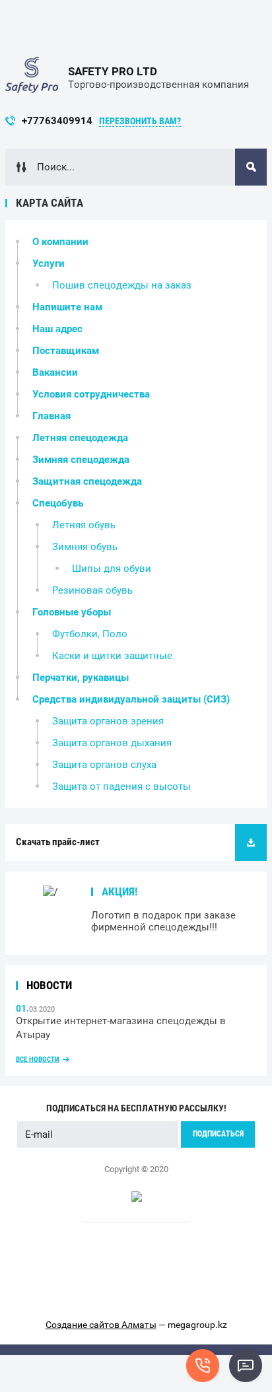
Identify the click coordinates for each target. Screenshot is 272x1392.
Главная (51, 416)
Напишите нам (67, 307)
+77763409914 (57, 121)
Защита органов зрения (108, 721)
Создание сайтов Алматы (101, 1324)
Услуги (48, 263)
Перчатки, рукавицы (80, 677)
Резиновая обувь (92, 590)
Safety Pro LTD (112, 71)
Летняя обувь (84, 525)
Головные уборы (71, 612)
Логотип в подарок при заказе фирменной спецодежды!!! (163, 921)
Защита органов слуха (104, 765)
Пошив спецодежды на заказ (121, 285)
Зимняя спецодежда (80, 460)
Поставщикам (65, 351)
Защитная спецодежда (87, 481)
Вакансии (55, 372)
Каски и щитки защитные (112, 656)
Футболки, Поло (89, 634)
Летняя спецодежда (80, 438)
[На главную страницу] (31, 78)
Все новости (37, 1059)
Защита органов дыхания (112, 743)
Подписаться (218, 1133)
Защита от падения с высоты (121, 786)
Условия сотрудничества (91, 394)
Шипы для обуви (111, 568)
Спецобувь (57, 503)
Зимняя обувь (85, 547)
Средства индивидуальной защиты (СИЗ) (131, 699)
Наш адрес (57, 329)
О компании (60, 242)
